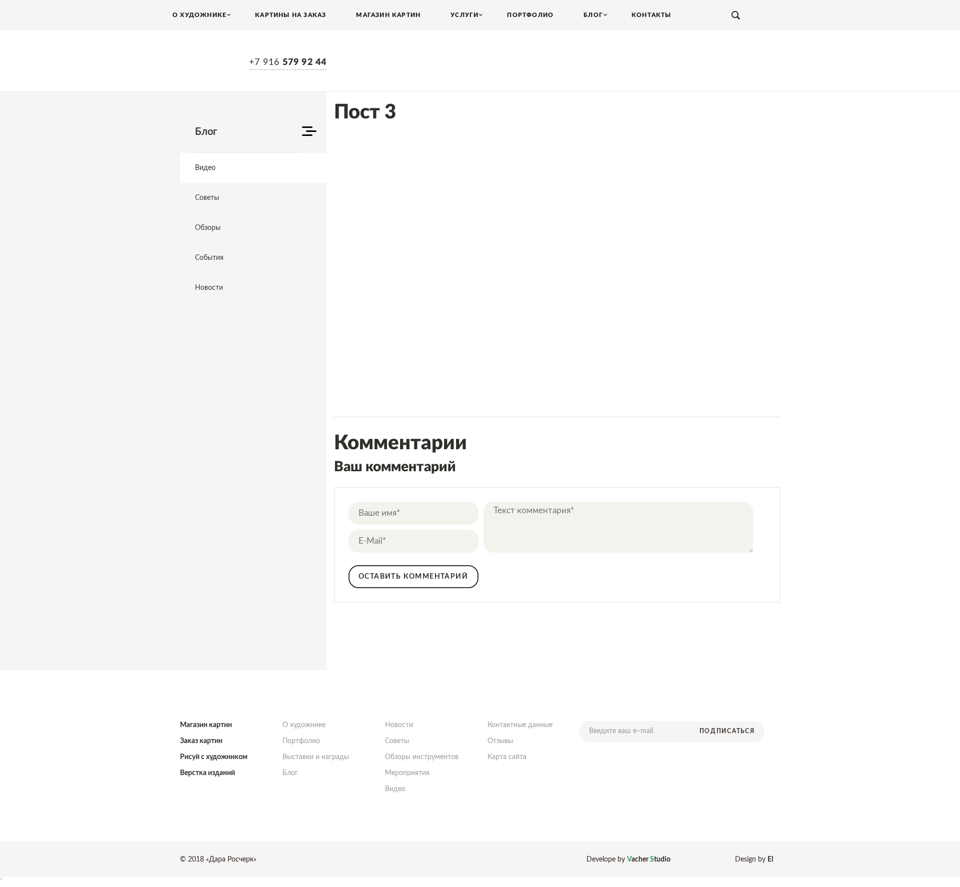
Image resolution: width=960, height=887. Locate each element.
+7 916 (287, 62)
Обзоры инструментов (421, 757)
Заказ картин (201, 741)
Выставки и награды (315, 757)
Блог (290, 773)
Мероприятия (407, 773)
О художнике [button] (199, 15)
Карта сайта (507, 757)
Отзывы (500, 741)
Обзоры (207, 227)
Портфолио (530, 15)
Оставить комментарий (413, 576)
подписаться (727, 731)
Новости (209, 287)
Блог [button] (593, 15)
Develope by (628, 859)
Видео (205, 167)
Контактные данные (520, 725)
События (209, 257)
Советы (207, 197)
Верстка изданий (207, 773)
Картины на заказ (290, 15)
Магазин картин (388, 15)
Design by (754, 859)
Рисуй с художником (214, 757)
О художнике (304, 725)
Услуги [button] (464, 15)
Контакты (652, 15)
